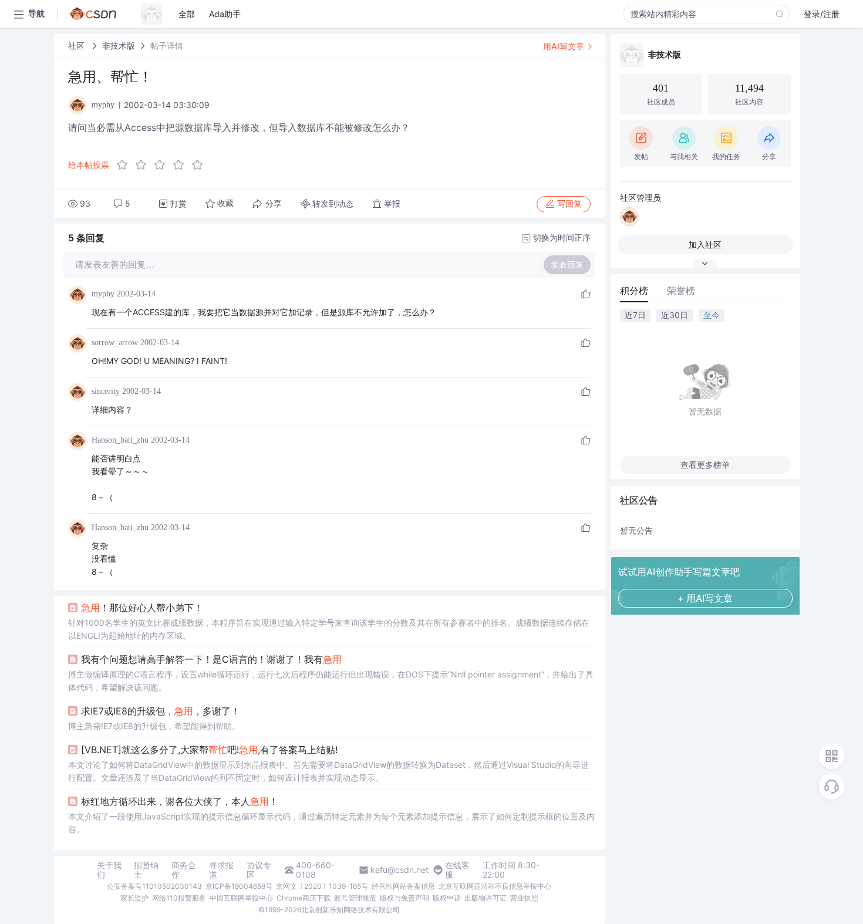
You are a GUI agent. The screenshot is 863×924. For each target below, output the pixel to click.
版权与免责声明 (404, 897)
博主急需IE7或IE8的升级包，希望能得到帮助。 (154, 726)
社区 (77, 45)
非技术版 (118, 45)
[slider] (163, 165)
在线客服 (457, 870)
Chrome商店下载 (304, 897)
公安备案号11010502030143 (154, 886)
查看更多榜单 (705, 465)
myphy (103, 293)
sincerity (106, 391)
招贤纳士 (146, 870)
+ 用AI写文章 (705, 598)
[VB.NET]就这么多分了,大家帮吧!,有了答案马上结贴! (209, 750)
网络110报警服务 (179, 897)
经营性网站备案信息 (403, 886)
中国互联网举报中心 (241, 897)
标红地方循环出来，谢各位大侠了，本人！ (179, 801)
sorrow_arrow (115, 342)
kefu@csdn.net (399, 870)
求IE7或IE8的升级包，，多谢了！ (160, 711)
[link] (77, 45)
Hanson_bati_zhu (120, 440)
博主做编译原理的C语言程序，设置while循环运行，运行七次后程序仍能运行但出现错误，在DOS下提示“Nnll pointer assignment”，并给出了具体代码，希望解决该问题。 (331, 680)
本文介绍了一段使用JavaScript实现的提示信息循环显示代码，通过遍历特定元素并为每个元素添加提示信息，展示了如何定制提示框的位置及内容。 (331, 822)
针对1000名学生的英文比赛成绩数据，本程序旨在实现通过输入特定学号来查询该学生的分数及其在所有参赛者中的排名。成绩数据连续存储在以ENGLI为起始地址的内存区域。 (328, 629)
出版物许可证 (485, 897)
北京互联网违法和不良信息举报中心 (495, 886)
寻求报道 (221, 870)
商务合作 (183, 870)
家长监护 (134, 897)
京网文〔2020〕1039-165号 (322, 886)
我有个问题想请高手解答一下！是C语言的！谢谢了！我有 (211, 659)
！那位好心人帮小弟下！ (142, 607)
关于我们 (109, 870)
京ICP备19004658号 (238, 886)
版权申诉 (447, 897)
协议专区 (259, 870)
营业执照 (524, 897)
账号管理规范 (355, 897)
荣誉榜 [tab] (681, 290)
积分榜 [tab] (634, 290)
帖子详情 (166, 45)
